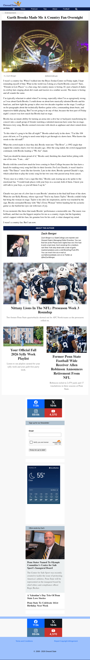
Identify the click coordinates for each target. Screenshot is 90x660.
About (54, 9)
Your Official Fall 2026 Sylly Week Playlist (23, 354)
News (23, 9)
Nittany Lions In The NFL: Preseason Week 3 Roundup (45, 310)
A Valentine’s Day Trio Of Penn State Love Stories (43, 596)
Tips (45, 9)
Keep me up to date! (37, 450)
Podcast (34, 9)
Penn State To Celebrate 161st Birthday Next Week (42, 604)
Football (66, 9)
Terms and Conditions (24, 641)
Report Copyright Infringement (66, 641)
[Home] (12, 6)
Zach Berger (11, 76)
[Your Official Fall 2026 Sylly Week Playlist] (23, 345)
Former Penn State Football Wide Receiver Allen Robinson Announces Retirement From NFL (67, 367)
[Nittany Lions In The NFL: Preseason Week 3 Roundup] (45, 303)
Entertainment (10, 13)
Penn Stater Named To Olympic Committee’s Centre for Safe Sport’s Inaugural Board (43, 565)
